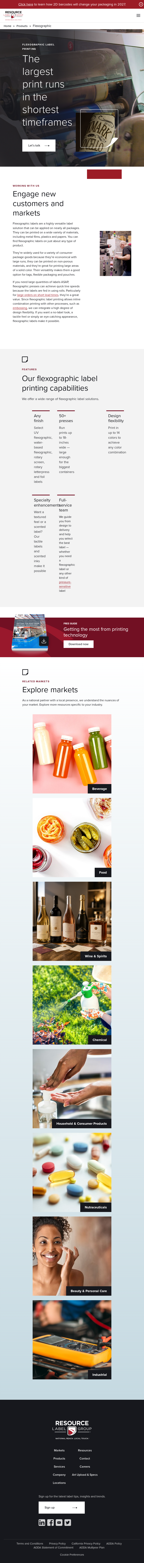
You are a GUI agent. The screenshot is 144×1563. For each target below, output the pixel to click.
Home (7, 26)
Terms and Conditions (29, 1544)
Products (22, 26)
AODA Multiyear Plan (91, 1547)
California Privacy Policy (86, 1544)
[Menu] (138, 15)
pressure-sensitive (65, 584)
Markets (59, 1450)
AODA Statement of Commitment (53, 1547)
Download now (78, 644)
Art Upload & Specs (85, 1475)
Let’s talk (34, 145)
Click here (25, 4)
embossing (20, 308)
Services (59, 1466)
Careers (85, 1466)
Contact (85, 1458)
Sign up (50, 1507)
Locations (59, 1483)
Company (59, 1475)
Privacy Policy (57, 1544)
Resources (85, 1450)
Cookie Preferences (72, 1555)
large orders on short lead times (37, 295)
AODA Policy (114, 1544)
